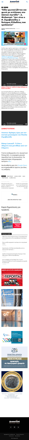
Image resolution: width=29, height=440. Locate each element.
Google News (22, 165)
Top (2, 7)
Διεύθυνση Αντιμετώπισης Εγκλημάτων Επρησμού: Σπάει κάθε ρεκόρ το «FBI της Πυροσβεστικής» (14, 254)
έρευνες (24, 176)
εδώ (9, 161)
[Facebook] (10, 427)
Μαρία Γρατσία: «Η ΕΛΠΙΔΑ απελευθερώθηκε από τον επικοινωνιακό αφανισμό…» (13, 249)
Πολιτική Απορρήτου (20, 434)
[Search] (27, 2)
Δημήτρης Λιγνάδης (17, 176)
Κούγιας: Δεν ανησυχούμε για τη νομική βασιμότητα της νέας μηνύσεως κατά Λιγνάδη (22, 186)
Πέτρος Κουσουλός (5, 177)
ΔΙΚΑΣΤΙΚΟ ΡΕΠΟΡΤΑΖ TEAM (10, 28)
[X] (18, 427)
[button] (2, 2)
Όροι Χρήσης (17, 435)
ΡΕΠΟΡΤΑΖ (6, 7)
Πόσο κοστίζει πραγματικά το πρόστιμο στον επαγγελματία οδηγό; (14, 243)
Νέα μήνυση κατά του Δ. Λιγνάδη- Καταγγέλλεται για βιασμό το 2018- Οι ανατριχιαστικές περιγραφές (7, 186)
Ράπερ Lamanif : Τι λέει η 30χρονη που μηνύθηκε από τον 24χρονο (14, 145)
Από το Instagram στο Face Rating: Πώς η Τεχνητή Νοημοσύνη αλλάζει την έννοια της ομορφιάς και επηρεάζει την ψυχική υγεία (14, 261)
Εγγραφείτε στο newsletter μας (9, 434)
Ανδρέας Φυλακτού (10, 176)
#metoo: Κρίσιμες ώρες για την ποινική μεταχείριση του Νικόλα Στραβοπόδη (14, 135)
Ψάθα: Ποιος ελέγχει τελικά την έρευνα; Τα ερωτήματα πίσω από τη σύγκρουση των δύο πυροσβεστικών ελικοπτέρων (14, 237)
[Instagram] (14, 427)
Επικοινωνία (11, 435)
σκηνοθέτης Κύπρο (13, 177)
